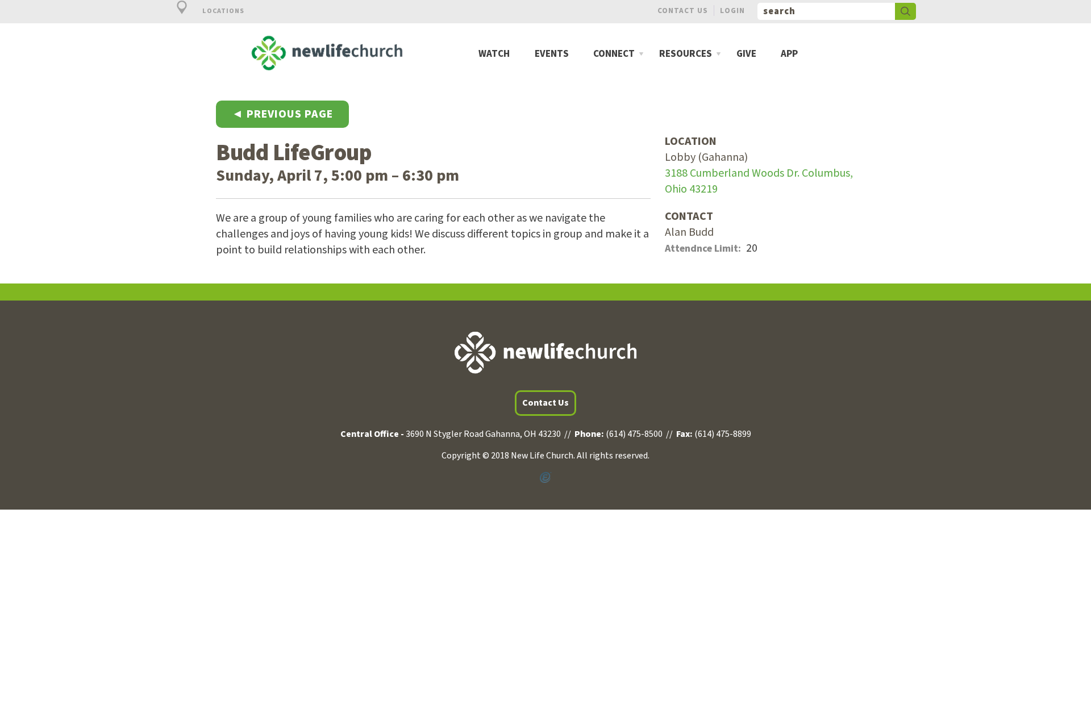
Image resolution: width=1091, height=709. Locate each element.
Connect (614, 54)
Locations (222, 11)
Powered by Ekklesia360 (545, 478)
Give (746, 54)
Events (552, 54)
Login (732, 10)
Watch (494, 54)
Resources (685, 54)
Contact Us (682, 10)
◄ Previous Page (282, 114)
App (789, 54)
